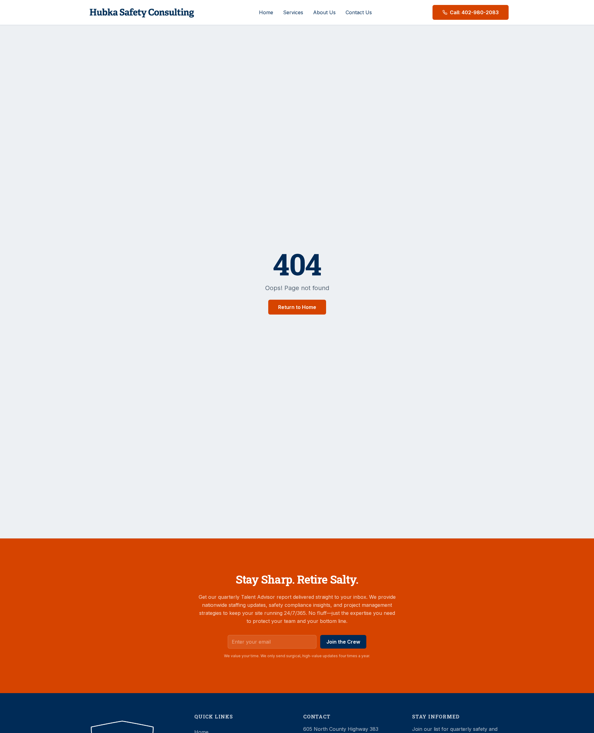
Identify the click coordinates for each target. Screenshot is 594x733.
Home (266, 12)
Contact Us (359, 12)
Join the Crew (343, 642)
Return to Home (297, 307)
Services (293, 12)
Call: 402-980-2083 (474, 12)
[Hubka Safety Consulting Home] (141, 12)
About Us (324, 12)
